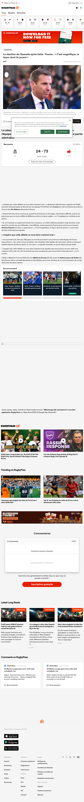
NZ (22, 790)
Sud (22, 782)
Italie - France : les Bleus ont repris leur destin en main (12, 288)
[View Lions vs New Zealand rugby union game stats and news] (7, 22)
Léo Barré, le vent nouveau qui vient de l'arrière (52, 287)
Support (40, 786)
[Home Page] (10, 8)
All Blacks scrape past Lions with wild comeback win (19, 670)
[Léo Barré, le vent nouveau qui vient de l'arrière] (52, 277)
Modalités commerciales (45, 778)
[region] (42, 128)
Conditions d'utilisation (45, 768)
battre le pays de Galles (69, 258)
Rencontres (21, 13)
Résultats (11, 13)
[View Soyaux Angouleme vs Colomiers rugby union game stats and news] (32, 22)
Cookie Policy (63, 126)
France (55, 207)
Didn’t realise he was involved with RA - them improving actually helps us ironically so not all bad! (62, 677)
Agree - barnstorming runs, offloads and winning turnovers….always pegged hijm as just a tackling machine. (20, 677)
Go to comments (11, 685)
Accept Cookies (62, 132)
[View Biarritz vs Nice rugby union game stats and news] (20, 22)
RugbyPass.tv (25, 765)
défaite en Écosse (40, 258)
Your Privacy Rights (21, 132)
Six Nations (15, 209)
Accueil (6, 761)
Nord (22, 778)
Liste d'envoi (25, 770)
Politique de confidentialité (42, 762)
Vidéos (6, 778)
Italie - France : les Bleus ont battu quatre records (32, 287)
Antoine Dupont (8, 228)
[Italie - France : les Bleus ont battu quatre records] (32, 277)
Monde (23, 786)
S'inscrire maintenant (28, 761)
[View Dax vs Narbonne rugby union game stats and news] (58, 22)
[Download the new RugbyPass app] (42, 344)
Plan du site (8, 782)
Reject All (47, 132)
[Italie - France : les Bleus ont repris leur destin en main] (12, 277)
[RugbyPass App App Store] (42, 736)
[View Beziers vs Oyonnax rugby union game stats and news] (45, 22)
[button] (13, 628)
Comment (10, 121)
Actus (4, 13)
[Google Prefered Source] (73, 121)
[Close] (70, 120)
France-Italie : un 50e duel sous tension (72, 287)
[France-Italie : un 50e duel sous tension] (72, 277)
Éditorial (40, 795)
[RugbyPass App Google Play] (42, 742)
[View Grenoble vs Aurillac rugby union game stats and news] (70, 22)
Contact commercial (44, 791)
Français (23, 795)
